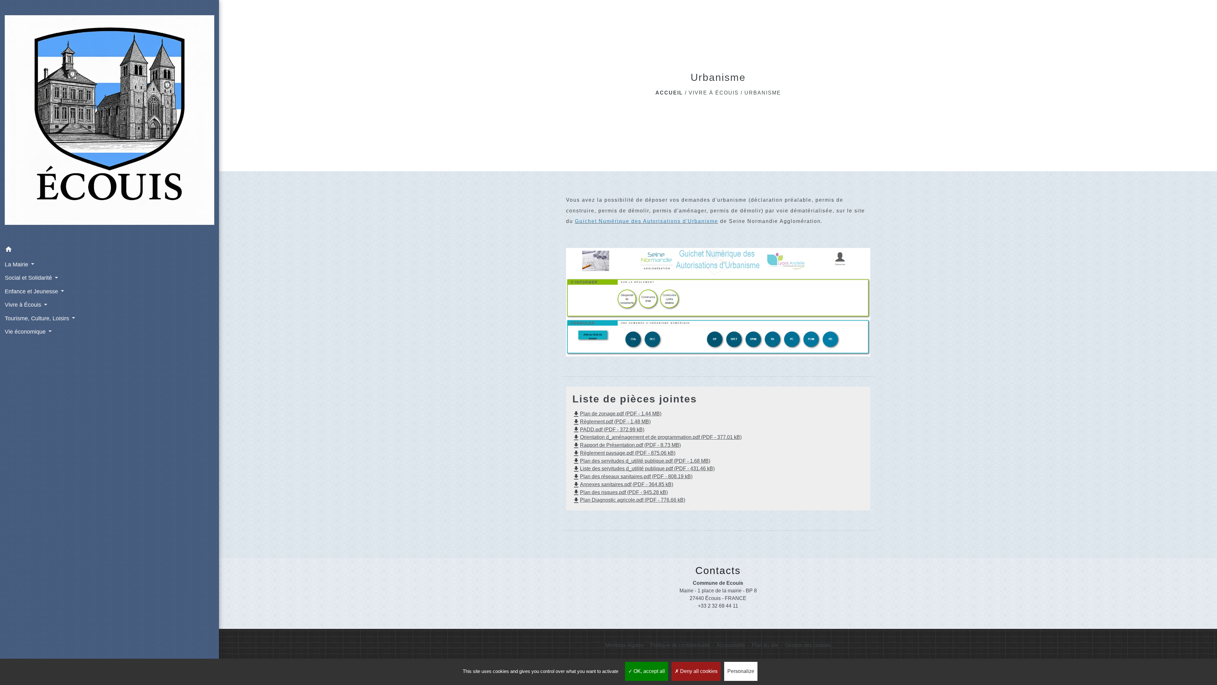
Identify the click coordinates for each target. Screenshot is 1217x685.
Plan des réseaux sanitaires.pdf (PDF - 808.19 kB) (632, 476)
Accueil (669, 92)
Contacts (718, 570)
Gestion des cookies (808, 645)
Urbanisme (762, 92)
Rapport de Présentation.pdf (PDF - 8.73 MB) (626, 445)
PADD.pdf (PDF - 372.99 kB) (608, 429)
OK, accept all (648, 671)
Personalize (740, 671)
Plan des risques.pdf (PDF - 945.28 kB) (620, 492)
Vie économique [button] (26, 332)
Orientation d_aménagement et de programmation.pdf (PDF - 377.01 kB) (657, 437)
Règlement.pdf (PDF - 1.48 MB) (611, 421)
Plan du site (765, 645)
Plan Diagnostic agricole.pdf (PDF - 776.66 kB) (628, 500)
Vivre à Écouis (714, 92)
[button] (109, 250)
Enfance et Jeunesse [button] (32, 291)
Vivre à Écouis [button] (24, 305)
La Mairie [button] (17, 264)
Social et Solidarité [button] (29, 278)
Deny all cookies (698, 671)
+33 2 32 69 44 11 (718, 606)
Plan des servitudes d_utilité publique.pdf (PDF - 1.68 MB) (641, 461)
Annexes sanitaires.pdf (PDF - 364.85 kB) (622, 484)
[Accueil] (109, 121)
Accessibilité (731, 645)
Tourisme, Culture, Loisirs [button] (38, 318)
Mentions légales (624, 645)
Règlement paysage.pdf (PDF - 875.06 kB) (623, 453)
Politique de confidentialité (680, 645)
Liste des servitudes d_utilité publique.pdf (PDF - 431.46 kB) (643, 468)
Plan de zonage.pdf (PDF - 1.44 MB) (616, 413)
